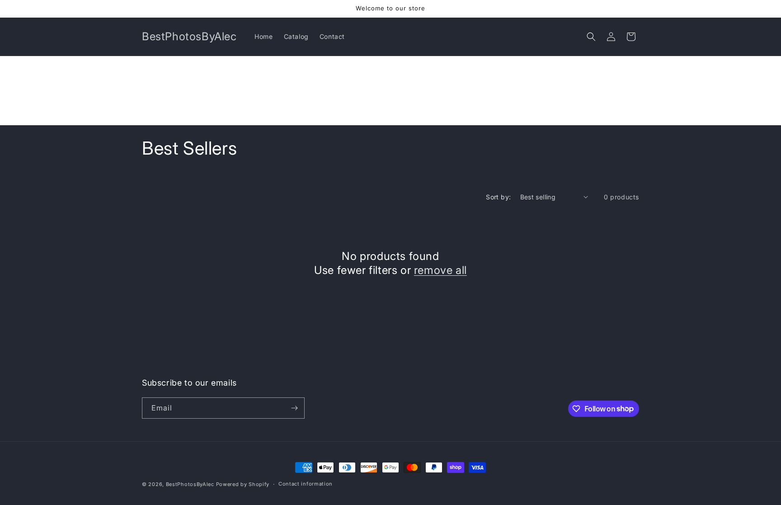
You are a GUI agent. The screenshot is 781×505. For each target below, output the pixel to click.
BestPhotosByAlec (190, 484)
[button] (591, 37)
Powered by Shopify (243, 484)
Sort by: (498, 197)
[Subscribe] (294, 408)
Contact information (305, 484)
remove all (440, 270)
